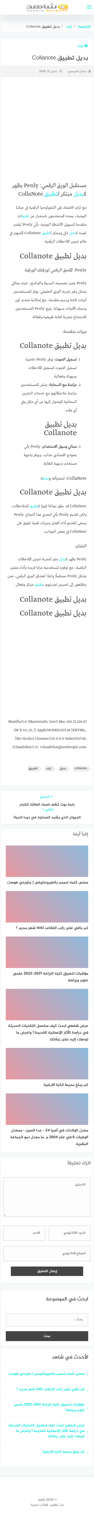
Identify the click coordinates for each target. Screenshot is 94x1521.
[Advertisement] (47, 670)
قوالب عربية (39, 1505)
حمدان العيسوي (77, 71)
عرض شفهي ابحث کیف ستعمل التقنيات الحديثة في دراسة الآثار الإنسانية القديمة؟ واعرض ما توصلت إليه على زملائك (46, 1431)
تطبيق (51, 194)
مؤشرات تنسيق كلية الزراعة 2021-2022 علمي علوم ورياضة (49, 1407)
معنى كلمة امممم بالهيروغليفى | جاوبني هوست (46, 1374)
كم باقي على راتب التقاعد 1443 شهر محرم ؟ (50, 1389)
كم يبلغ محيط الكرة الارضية (63, 1452)
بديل (79, 194)
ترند (80, 46)
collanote (80, 768)
